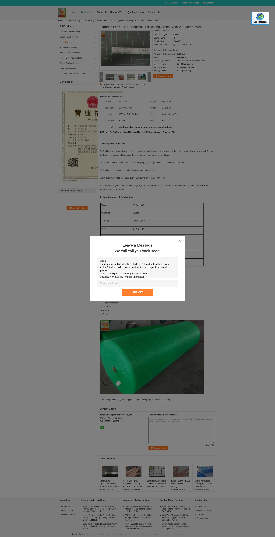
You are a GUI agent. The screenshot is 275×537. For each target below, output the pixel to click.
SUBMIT (137, 292)
